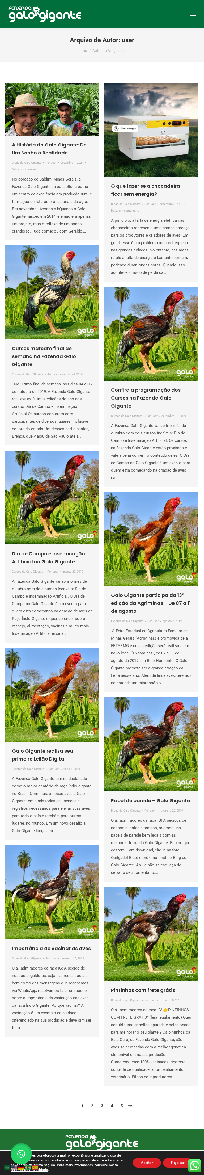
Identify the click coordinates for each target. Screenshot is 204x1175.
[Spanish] (35, 1167)
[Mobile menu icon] (193, 14)
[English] (14, 1167)
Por (51, 163)
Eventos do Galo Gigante (127, 621)
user (128, 40)
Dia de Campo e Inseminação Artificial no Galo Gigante (48, 557)
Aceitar (147, 1162)
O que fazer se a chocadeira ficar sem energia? (145, 190)
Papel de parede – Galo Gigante (150, 800)
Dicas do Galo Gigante (26, 163)
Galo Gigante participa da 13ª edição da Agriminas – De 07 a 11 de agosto (151, 603)
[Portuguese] (28, 1167)
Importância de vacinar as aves (51, 948)
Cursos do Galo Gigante (27, 374)
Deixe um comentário (26, 169)
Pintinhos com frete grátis (143, 990)
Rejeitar (177, 1162)
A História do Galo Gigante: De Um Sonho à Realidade (49, 148)
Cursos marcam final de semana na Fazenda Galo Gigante (44, 356)
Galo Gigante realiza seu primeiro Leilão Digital (42, 755)
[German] (21, 1167)
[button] (21, 1153)
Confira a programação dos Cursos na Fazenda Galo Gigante (146, 398)
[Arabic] (7, 1167)
